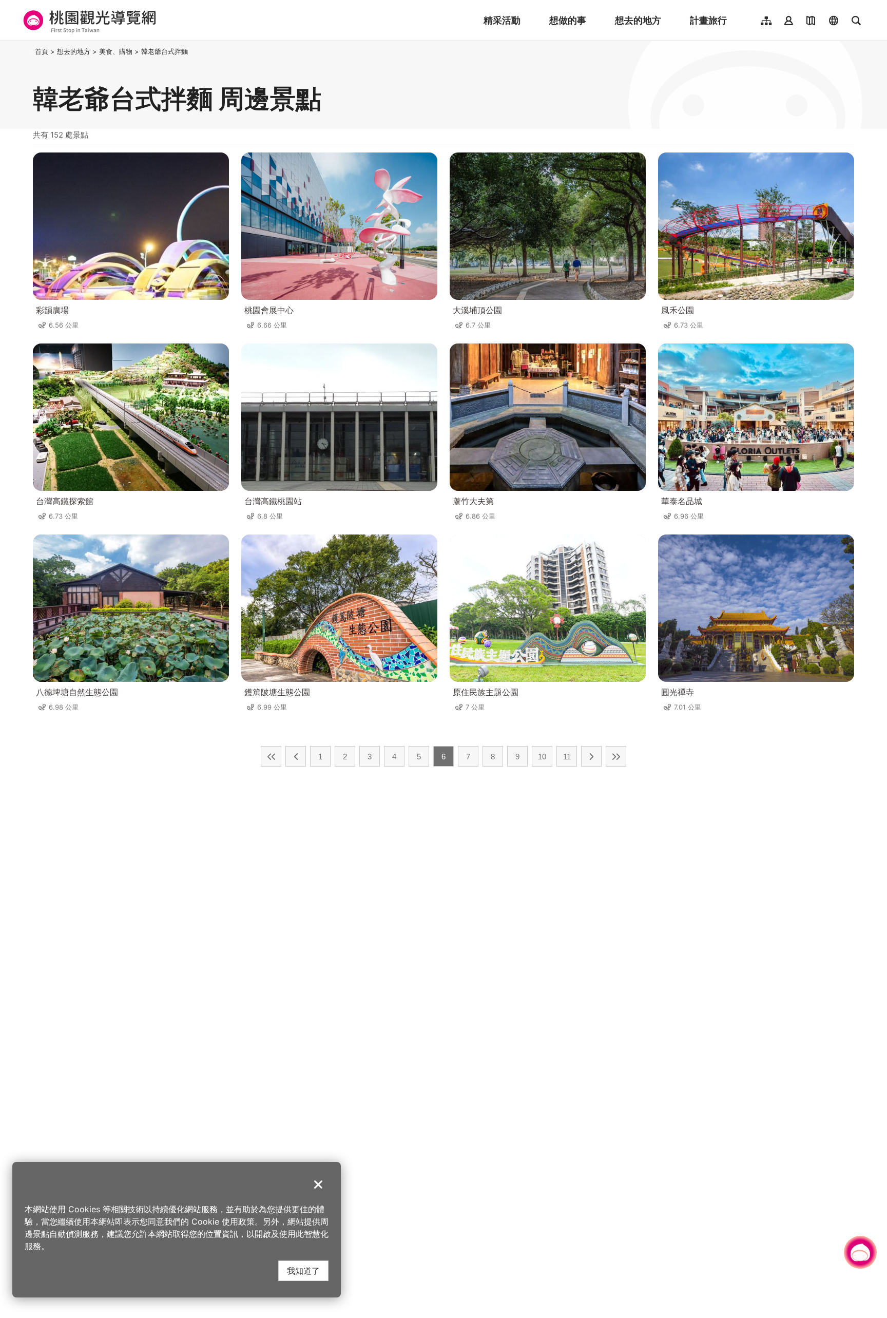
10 (542, 756)
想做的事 (567, 20)
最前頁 (271, 756)
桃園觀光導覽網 (88, 20)
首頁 (41, 51)
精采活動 (502, 20)
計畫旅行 (708, 20)
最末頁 (616, 756)
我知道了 (303, 1270)
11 (567, 756)
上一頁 (295, 756)
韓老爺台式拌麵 (164, 51)
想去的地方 (638, 20)
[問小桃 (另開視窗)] (860, 1252)
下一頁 (591, 756)
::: (30, 51)
